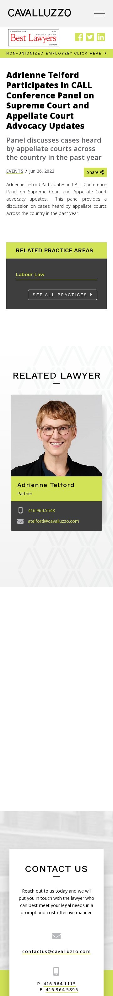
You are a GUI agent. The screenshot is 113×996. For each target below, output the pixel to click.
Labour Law (30, 274)
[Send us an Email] (56, 936)
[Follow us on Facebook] (79, 37)
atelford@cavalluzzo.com (53, 521)
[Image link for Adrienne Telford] (56, 435)
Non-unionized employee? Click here (54, 53)
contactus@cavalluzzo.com (56, 951)
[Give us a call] (56, 971)
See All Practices (60, 294)
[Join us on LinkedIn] (101, 37)
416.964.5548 (41, 510)
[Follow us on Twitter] (90, 37)
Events (14, 171)
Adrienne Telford (46, 485)
